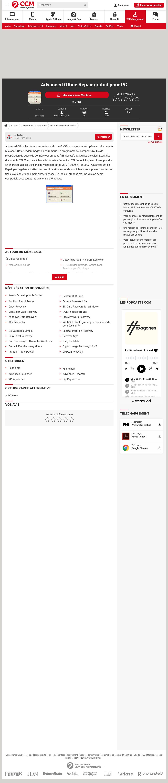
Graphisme (51, 26)
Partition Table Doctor (21, 351)
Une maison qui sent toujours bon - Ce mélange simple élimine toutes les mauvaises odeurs (142, 231)
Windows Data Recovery (23, 316)
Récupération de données (63, 125)
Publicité (52, 755)
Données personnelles (89, 755)
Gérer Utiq (127, 755)
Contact (61, 755)
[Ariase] (125, 773)
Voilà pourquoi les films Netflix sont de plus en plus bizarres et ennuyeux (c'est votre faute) (143, 219)
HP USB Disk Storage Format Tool (82, 265)
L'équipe (28, 755)
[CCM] (23, 5)
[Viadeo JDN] (107, 774)
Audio (7, 26)
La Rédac (18, 135)
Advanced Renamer (74, 374)
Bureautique (19, 26)
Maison (94, 19)
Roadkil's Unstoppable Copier (25, 295)
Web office (15, 265)
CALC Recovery (17, 306)
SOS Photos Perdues (75, 311)
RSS (143, 755)
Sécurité (99, 26)
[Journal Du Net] (32, 774)
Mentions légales (154, 755)
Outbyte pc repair (72, 259)
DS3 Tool (68, 273)
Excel (102, 155)
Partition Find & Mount (22, 301)
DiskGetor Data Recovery (23, 311)
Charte (137, 755)
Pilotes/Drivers (85, 26)
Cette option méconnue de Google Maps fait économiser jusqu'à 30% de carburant (142, 207)
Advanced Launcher (20, 374)
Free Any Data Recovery (76, 316)
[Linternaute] (52, 773)
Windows (56, 178)
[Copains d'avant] (90, 774)
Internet (63, 26)
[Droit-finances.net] (72, 774)
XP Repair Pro (16, 379)
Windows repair (17, 273)
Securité (114, 19)
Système (110, 26)
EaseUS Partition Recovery (78, 330)
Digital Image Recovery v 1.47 (80, 346)
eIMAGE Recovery (73, 351)
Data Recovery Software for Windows (30, 341)
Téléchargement (135, 19)
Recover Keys (70, 336)
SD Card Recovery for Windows (81, 306)
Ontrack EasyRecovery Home (25, 346)
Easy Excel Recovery (20, 336)
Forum (155, 19)
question (151, 5)
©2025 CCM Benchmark (91, 758)
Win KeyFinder (17, 322)
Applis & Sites (53, 19)
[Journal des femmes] (13, 774)
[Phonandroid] (150, 774)
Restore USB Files (73, 296)
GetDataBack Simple (20, 330)
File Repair (69, 368)
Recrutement (72, 755)
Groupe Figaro (72, 758)
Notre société (40, 755)
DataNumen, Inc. (61, 116)
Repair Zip (14, 367)
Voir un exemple (155, 142)
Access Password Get (75, 301)
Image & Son (74, 19)
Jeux (72, 26)
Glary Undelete (71, 341)
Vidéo (120, 26)
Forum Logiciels (94, 259)
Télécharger (27, 125)
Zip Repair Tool (71, 379)
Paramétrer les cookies (111, 755)
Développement (35, 26)
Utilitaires (42, 125)
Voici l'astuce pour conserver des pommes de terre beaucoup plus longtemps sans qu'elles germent (140, 243)
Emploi (137, 26)
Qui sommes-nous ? (14, 755)
